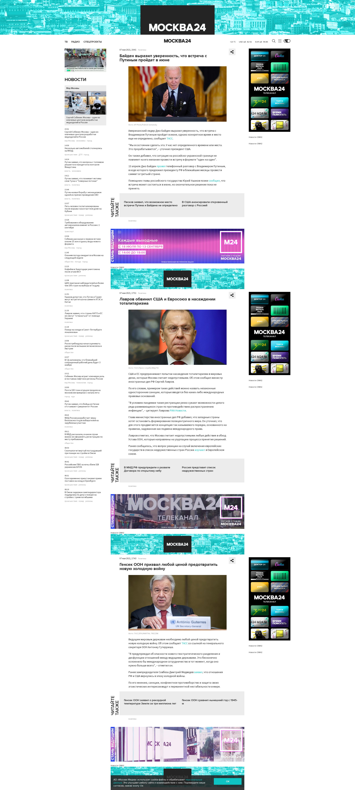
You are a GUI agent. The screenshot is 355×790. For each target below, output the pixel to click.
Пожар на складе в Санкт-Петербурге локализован (83, 331)
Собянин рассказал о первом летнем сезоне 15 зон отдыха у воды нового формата (83, 241)
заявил (198, 672)
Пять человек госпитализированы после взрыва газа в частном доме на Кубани (83, 209)
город (89, 141)
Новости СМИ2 (117, 267)
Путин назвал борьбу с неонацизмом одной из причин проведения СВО (83, 193)
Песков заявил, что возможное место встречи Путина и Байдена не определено (151, 203)
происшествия (71, 155)
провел (161, 166)
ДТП (80, 155)
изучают (200, 450)
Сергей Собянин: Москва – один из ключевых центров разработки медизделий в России (83, 120)
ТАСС (170, 139)
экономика (80, 141)
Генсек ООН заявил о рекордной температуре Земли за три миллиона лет (150, 702)
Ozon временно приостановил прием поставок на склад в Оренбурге (83, 479)
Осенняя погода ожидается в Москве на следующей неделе (84, 256)
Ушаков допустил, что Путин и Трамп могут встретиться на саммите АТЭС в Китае (83, 299)
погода (78, 262)
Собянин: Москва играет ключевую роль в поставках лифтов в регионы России (84, 377)
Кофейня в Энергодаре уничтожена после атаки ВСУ (82, 270)
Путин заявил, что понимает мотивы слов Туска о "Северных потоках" (83, 180)
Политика (142, 50)
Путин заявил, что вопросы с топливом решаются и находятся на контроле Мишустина (84, 165)
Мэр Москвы (72, 88)
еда (73, 397)
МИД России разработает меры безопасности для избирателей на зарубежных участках (82, 420)
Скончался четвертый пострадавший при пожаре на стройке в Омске (83, 452)
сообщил (214, 181)
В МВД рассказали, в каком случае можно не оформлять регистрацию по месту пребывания (84, 437)
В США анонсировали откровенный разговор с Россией (205, 203)
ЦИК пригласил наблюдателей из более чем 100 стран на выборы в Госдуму (84, 284)
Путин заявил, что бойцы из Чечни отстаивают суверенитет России (82, 405)
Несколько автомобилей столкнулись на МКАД (83, 149)
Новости (75, 79)
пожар (81, 215)
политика (76, 185)
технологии (81, 383)
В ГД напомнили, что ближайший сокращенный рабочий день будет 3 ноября (82, 362)
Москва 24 (177, 41)
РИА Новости (178, 411)
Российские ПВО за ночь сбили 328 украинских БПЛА (82, 466)
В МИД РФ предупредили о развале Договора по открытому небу (147, 469)
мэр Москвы (70, 141)
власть (67, 171)
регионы (89, 215)
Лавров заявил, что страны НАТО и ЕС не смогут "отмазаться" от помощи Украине (83, 316)
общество (69, 262)
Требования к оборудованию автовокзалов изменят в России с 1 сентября (82, 225)
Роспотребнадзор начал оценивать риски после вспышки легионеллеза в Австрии (83, 346)
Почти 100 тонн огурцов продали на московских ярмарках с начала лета (83, 391)
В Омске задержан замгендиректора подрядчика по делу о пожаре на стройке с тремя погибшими (83, 495)
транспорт (69, 231)
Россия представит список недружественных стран (199, 469)
